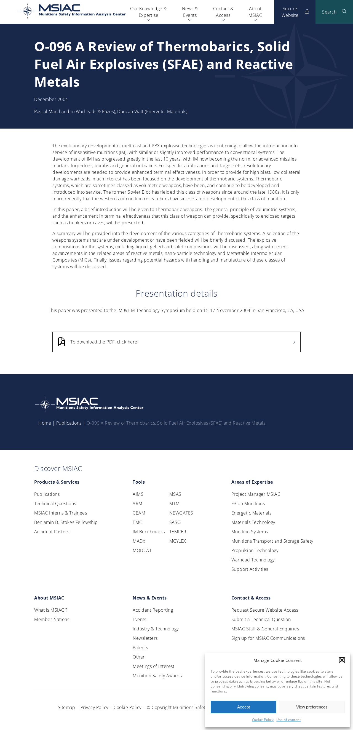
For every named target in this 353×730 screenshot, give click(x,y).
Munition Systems (249, 532)
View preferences (312, 707)
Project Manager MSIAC (255, 494)
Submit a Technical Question (261, 619)
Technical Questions (55, 503)
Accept (243, 707)
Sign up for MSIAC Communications (268, 638)
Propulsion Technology (255, 550)
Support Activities (249, 569)
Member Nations (51, 619)
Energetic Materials (251, 513)
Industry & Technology (156, 629)
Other (139, 657)
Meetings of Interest (153, 666)
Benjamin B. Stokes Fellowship (66, 522)
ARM (138, 503)
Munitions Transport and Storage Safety (272, 541)
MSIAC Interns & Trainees (60, 513)
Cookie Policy (263, 719)
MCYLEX (177, 541)
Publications (69, 423)
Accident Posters (51, 532)
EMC (137, 522)
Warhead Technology (253, 560)
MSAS (175, 494)
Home (44, 423)
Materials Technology (253, 522)
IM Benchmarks (149, 532)
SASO (175, 522)
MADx (139, 541)
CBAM (139, 513)
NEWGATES (181, 513)
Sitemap (66, 707)
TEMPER (177, 532)
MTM (174, 503)
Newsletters (145, 638)
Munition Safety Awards (157, 676)
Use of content (288, 719)
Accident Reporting (153, 610)
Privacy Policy (94, 707)
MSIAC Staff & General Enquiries (265, 629)
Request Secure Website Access (264, 610)
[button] (342, 660)
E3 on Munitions (248, 503)
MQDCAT (142, 550)
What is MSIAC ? (51, 610)
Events (139, 619)
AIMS (138, 494)
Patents (140, 647)
